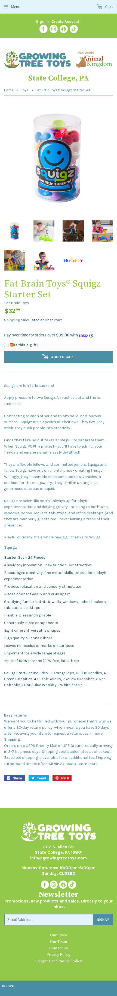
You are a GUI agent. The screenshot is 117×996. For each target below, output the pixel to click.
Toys (24, 90)
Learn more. (92, 733)
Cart (108, 6)
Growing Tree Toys (32, 986)
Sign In (42, 21)
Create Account (65, 21)
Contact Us (58, 948)
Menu (15, 7)
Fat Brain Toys (16, 303)
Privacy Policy (58, 954)
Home (9, 90)
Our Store (58, 935)
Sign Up (103, 919)
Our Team (58, 941)
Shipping (12, 320)
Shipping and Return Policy (58, 961)
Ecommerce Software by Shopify (82, 986)
